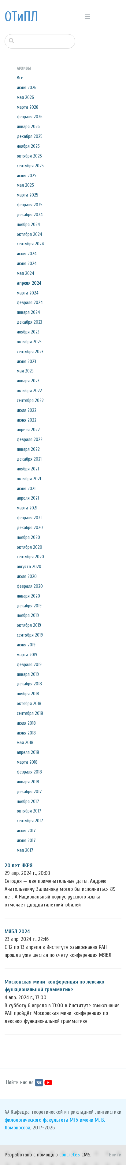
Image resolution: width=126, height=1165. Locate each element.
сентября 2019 (30, 635)
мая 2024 (25, 273)
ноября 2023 (28, 332)
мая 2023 (25, 371)
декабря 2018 (29, 684)
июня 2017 (26, 840)
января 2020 (28, 596)
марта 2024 (28, 293)
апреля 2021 (28, 498)
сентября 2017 (30, 821)
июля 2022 (26, 410)
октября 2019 (29, 625)
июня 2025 (26, 175)
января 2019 (28, 674)
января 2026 (28, 126)
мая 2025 (25, 185)
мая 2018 (25, 742)
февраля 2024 (30, 302)
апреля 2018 (28, 752)
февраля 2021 (29, 517)
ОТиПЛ (21, 17)
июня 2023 (26, 361)
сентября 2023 (30, 351)
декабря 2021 (29, 459)
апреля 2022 (28, 429)
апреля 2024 (29, 283)
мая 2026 (25, 97)
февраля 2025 (30, 205)
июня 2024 (27, 263)
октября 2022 (29, 390)
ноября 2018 (28, 693)
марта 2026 (27, 107)
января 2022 (28, 449)
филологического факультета (36, 1120)
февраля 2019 (29, 664)
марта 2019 (27, 654)
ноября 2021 (28, 469)
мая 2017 (25, 850)
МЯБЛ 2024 (17, 931)
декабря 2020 (30, 527)
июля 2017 (26, 830)
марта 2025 (27, 195)
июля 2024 (27, 253)
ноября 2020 (28, 537)
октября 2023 (29, 342)
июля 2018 (26, 723)
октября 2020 (29, 547)
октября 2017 (29, 811)
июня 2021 (26, 488)
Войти (115, 1154)
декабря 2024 (30, 214)
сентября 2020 (30, 556)
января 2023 (28, 381)
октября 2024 (29, 234)
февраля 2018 (29, 772)
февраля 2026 (30, 116)
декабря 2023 (29, 322)
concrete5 (69, 1154)
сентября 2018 (30, 713)
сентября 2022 (30, 400)
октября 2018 (29, 703)
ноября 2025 (28, 146)
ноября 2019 (28, 615)
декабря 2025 (30, 136)
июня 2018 (26, 733)
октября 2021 (29, 478)
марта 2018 (27, 762)
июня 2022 (26, 420)
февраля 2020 (30, 586)
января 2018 (28, 782)
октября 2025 (29, 156)
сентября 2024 (30, 244)
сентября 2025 (30, 166)
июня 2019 (26, 645)
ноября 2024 (28, 224)
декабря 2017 (29, 791)
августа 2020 (29, 566)
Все (20, 77)
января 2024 (28, 312)
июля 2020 (27, 576)
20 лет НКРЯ (18, 865)
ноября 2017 (28, 801)
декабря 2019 (29, 606)
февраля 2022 (30, 439)
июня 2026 (26, 87)
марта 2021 (27, 508)
